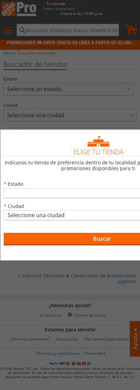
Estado (15, 184)
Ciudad (16, 206)
